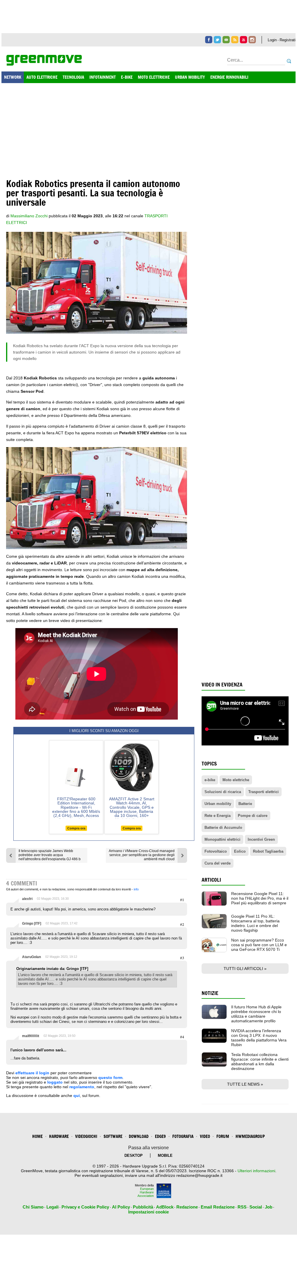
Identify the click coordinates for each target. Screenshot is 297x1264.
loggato (55, 1082)
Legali (52, 1206)
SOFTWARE (113, 1136)
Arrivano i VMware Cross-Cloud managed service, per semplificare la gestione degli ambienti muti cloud (142, 855)
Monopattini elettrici (222, 839)
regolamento (81, 1086)
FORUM (222, 1136)
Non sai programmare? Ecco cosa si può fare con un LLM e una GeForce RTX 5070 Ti (259, 945)
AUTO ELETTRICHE (41, 77)
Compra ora (76, 828)
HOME (37, 1136)
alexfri (27, 899)
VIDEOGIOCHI (86, 1136)
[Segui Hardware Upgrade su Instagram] (252, 39)
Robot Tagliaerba (268, 851)
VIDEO (205, 1136)
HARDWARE (59, 1136)
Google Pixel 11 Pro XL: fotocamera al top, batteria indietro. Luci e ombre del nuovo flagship (255, 923)
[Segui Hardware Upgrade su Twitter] (217, 39)
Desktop (133, 1155)
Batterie (245, 804)
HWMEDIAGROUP (250, 1136)
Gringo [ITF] (31, 923)
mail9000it (30, 1036)
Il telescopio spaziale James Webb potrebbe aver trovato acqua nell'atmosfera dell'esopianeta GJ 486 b (50, 855)
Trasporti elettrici (263, 792)
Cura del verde (217, 863)
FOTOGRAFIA (182, 1136)
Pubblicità (143, 1206)
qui (76, 1095)
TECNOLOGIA (73, 77)
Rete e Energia (217, 815)
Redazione (187, 1206)
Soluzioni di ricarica (222, 792)
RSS (242, 1206)
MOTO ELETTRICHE (154, 77)
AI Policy (121, 1206)
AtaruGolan (31, 957)
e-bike (209, 780)
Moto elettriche (235, 780)
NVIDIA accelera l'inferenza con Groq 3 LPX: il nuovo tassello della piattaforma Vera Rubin (259, 1037)
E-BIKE (127, 77)
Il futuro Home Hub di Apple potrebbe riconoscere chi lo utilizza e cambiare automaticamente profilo (256, 1014)
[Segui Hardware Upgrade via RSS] (234, 39)
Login (272, 40)
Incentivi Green (261, 839)
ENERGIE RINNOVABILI (229, 77)
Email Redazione (218, 1206)
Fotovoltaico (215, 851)
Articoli (211, 879)
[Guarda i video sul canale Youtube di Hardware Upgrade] (243, 39)
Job (268, 1206)
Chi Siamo (33, 1206)
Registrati (288, 40)
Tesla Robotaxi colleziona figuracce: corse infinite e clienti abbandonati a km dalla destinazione (260, 1061)
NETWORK (12, 77)
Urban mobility (217, 804)
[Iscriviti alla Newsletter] (226, 39)
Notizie (210, 993)
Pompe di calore (252, 815)
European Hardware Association (145, 1192)
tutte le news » (245, 1084)
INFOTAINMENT (102, 77)
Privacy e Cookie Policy (85, 1206)
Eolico (240, 851)
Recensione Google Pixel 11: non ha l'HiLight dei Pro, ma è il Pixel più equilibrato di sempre (259, 898)
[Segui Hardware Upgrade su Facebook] (208, 39)
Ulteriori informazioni (256, 1170)
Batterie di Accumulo (223, 827)
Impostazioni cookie (148, 1211)
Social (255, 1206)
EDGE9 (160, 1136)
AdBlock (164, 1206)
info (136, 889)
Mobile (165, 1155)
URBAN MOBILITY (190, 77)
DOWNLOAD (138, 1136)
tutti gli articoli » (245, 968)
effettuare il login (32, 1073)
